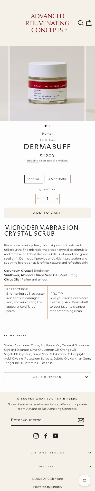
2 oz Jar (33, 179)
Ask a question (47, 377)
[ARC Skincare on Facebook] (45, 436)
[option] (48, 83)
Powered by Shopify (47, 487)
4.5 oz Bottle (57, 179)
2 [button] (50, 126)
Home (46, 133)
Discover (47, 466)
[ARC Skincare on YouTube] (55, 436)
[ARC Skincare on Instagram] (36, 436)
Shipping (32, 160)
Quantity (47, 189)
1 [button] (46, 126)
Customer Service (48, 452)
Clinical (47, 140)
